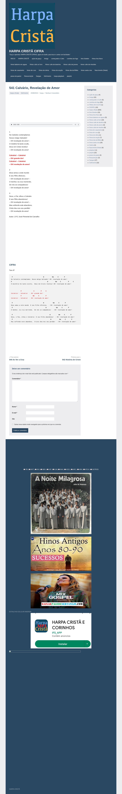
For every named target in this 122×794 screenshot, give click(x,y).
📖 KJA (54, 469)
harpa (42, 93)
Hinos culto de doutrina (53, 64)
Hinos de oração (57, 70)
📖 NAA (60, 469)
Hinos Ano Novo (97, 58)
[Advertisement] (45, 109)
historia (91, 145)
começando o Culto (57, 58)
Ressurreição (28, 76)
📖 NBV (43, 469)
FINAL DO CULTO (95, 105)
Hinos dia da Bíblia (72, 70)
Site (13, 419)
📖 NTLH (86, 469)
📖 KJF (49, 469)
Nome (14, 406)
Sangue (38, 76)
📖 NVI (37, 469)
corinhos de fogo (72, 58)
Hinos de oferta (44, 70)
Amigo (46, 58)
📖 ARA (79, 469)
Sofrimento (47, 76)
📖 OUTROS (94, 469)
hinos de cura (31, 70)
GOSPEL (92, 107)
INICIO (13, 58)
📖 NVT (31, 469)
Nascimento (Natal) (101, 70)
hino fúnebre (85, 58)
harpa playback (59, 76)
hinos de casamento (17, 70)
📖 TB (25, 469)
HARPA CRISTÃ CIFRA (26, 51)
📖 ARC (73, 469)
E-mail (14, 413)
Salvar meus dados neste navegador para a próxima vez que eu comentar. (37, 424)
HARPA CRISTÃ (23, 58)
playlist (69, 76)
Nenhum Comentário (52, 93)
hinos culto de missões (88, 64)
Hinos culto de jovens (70, 64)
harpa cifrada (14, 93)
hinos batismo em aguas (19, 64)
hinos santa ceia (86, 70)
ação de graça (36, 58)
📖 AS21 (67, 469)
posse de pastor (16, 76)
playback (92, 150)
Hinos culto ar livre (36, 64)
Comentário (16, 378)
